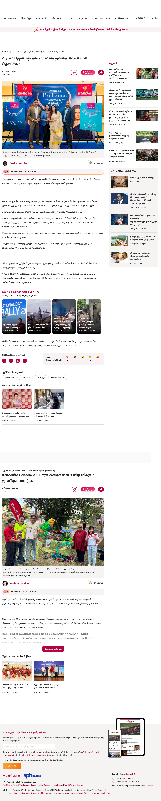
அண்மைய (9, 18)
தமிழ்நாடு (41, 18)
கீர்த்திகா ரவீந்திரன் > (20, 163)
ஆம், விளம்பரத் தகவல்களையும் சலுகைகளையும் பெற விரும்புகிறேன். (34, 760)
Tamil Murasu (70, 785)
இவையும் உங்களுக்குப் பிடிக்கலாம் (20, 292)
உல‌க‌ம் (70, 18)
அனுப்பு (12, 766)
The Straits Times (10, 785)
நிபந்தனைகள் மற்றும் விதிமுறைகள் (36, 793)
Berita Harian (57, 785)
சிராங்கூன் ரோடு (58, 377)
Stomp (80, 785)
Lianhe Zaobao (44, 785)
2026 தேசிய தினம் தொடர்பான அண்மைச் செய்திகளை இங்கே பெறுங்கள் (83, 29)
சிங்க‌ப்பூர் (26, 18)
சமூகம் (83, 18)
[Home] (32, 776)
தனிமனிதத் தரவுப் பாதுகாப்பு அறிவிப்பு (36, 755)
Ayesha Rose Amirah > (20, 583)
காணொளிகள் (123, 18)
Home (4, 51)
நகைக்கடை (10, 377)
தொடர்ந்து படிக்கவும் (53, 649)
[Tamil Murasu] (12, 776)
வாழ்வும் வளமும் (101, 18)
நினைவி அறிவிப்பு (101, 793)
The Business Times (27, 785)
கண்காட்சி (25, 377)
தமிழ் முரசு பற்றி (10, 793)
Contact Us (131, 774)
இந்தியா (57, 18)
